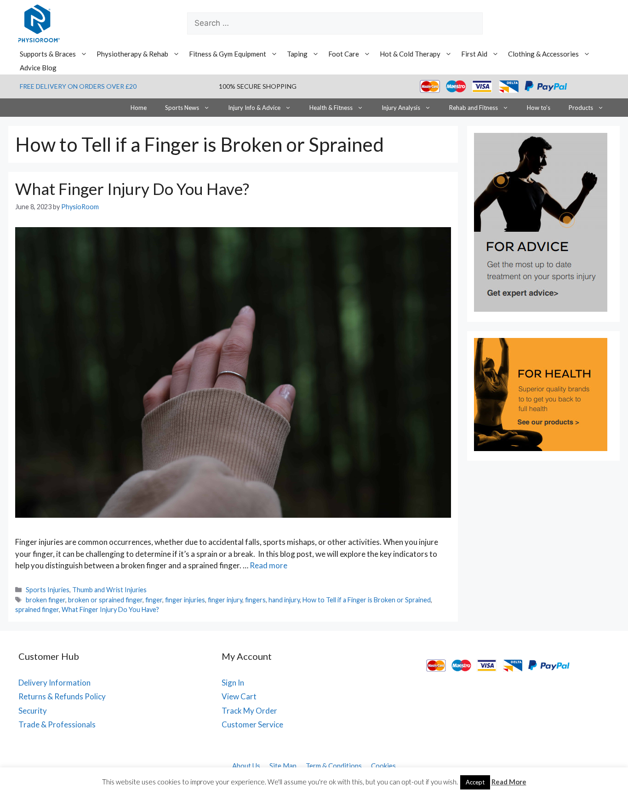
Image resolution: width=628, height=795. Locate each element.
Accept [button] (475, 782)
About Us (246, 765)
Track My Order (249, 710)
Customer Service (252, 724)
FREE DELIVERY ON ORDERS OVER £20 (78, 86)
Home (139, 107)
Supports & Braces (48, 54)
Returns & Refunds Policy (62, 696)
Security (32, 710)
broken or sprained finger (105, 600)
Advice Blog (38, 67)
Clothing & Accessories (543, 54)
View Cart (239, 696)
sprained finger (37, 609)
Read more (268, 565)
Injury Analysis (401, 107)
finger (153, 600)
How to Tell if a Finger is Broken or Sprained (367, 600)
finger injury (225, 600)
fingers (255, 600)
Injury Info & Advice (254, 107)
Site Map (283, 765)
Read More (508, 782)
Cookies (383, 765)
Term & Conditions (334, 765)
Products (581, 107)
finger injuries (185, 600)
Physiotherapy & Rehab (132, 54)
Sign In (233, 682)
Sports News (182, 107)
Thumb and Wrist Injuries (109, 590)
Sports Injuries (47, 590)
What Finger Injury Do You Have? (132, 188)
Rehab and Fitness (473, 107)
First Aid (474, 54)
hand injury (284, 600)
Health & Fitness (331, 107)
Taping (297, 54)
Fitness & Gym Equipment (227, 54)
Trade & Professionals (57, 724)
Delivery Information (54, 682)
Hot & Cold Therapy (410, 54)
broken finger (45, 600)
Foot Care (343, 54)
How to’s (538, 107)
